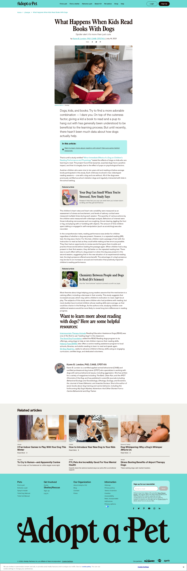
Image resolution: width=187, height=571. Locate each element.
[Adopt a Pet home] (27, 4)
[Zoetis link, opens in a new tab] (167, 561)
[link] (87, 4)
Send (163, 488)
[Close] (183, 567)
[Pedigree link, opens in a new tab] (159, 560)
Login (152, 4)
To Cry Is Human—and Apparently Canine (38, 462)
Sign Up (164, 4)
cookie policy (86, 567)
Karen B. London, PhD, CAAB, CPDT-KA (89, 38)
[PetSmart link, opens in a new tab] (149, 560)
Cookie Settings (67, 561)
